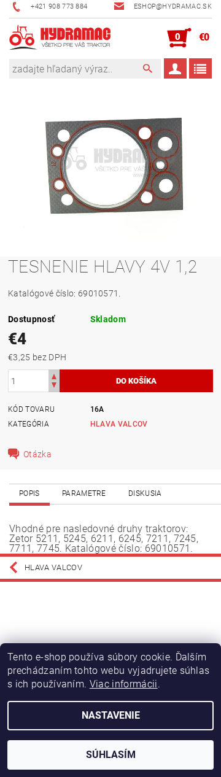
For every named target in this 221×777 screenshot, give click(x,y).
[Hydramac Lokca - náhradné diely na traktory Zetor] (59, 38)
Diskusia (145, 493)
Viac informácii (124, 684)
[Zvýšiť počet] (54, 375)
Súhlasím (111, 754)
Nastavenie (111, 715)
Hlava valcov (119, 424)
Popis (29, 493)
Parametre (84, 493)
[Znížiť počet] (54, 386)
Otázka (37, 454)
